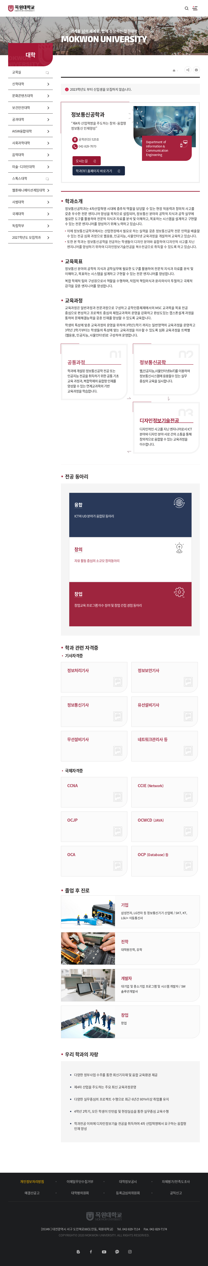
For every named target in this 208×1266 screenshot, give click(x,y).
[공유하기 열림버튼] (187, 69)
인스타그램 (130, 1252)
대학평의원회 (80, 1192)
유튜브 (104, 1252)
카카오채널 (117, 1252)
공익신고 (176, 1192)
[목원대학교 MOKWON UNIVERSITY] (21, 6)
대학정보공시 (128, 1181)
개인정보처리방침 (32, 1181)
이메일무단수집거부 (80, 1181)
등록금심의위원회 (128, 1192)
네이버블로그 (78, 1252)
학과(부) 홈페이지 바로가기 (94, 170)
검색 (187, 8)
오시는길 (82, 160)
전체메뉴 (195, 8)
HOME (174, 70)
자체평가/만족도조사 (176, 1181)
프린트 (196, 69)
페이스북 (91, 1252)
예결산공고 (32, 1192)
